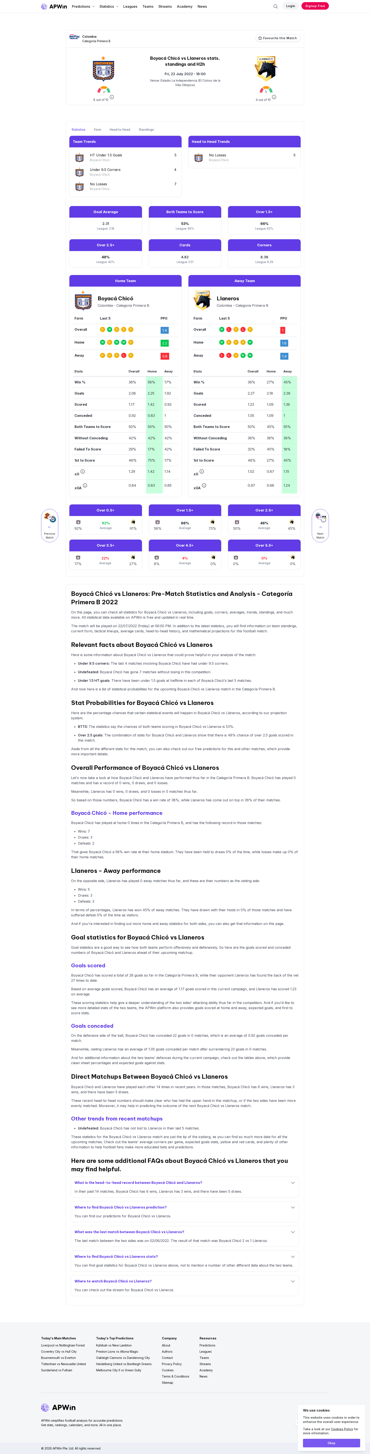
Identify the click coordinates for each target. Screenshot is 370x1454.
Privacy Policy (172, 1364)
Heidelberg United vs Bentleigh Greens (124, 1364)
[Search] (275, 6)
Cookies (168, 1370)
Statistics (107, 6)
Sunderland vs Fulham (56, 1370)
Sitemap (167, 1382)
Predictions (81, 6)
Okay (331, 1443)
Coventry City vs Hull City (59, 1351)
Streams (165, 6)
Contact (167, 1358)
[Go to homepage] (54, 6)
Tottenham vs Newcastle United (63, 1364)
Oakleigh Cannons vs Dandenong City (123, 1358)
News (202, 6)
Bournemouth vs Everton (58, 1358)
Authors (167, 1351)
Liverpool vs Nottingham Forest (63, 1345)
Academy (184, 6)
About (166, 1345)
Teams (147, 6)
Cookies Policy (342, 1429)
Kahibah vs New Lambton (114, 1345)
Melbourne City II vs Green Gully (118, 1370)
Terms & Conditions (175, 1376)
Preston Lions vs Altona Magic (117, 1351)
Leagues (130, 6)
